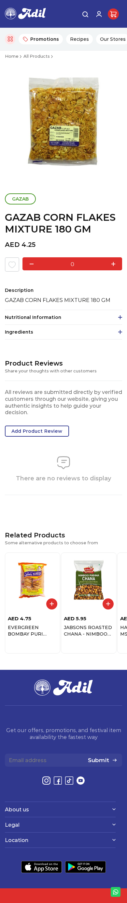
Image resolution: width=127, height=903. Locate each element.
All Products (36, 56)
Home (12, 56)
